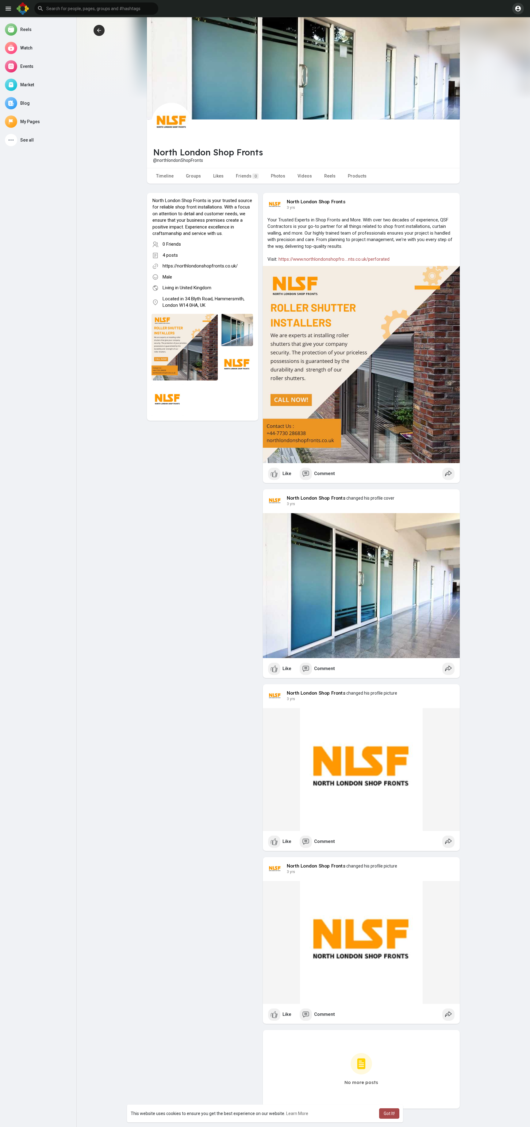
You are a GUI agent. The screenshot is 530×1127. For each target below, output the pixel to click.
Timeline (165, 176)
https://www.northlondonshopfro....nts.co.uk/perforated (334, 259)
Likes (218, 176)
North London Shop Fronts (316, 202)
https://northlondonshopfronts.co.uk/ (200, 266)
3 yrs (291, 207)
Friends (246, 176)
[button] (96, 8)
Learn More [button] (297, 1113)
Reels (330, 176)
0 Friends (172, 244)
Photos (278, 176)
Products (357, 176)
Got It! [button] (389, 1113)
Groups (193, 176)
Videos (305, 176)
